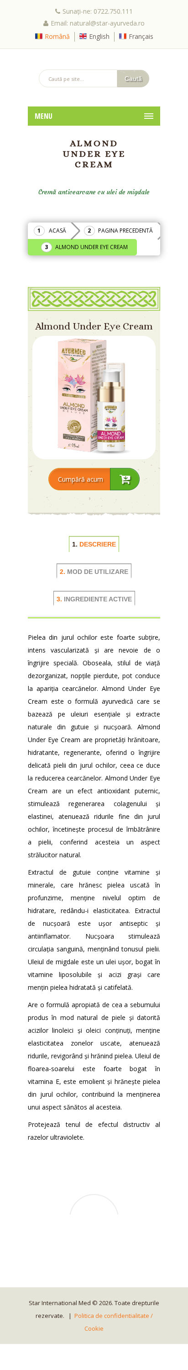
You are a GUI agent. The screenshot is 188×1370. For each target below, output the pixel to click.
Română (57, 36)
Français (141, 36)
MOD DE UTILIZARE (94, 571)
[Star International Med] (94, 59)
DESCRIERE (94, 544)
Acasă (57, 230)
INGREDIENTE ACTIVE (94, 599)
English (99, 36)
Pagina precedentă (125, 230)
